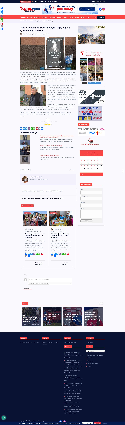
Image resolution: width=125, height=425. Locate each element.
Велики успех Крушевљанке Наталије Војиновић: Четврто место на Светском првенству (72, 317)
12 (87, 164)
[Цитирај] (40, 285)
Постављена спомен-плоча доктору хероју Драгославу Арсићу (38, 22)
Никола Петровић (26, 35)
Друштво (23, 18)
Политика (44, 18)
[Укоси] (31, 285)
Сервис (90, 359)
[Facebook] (1, 8)
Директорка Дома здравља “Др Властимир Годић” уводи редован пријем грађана (73, 364)
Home (21, 22)
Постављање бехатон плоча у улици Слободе (51, 147)
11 (84, 164)
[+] (47, 285)
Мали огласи (91, 362)
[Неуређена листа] (39, 285)
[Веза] (44, 285)
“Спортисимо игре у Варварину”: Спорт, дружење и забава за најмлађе (73, 413)
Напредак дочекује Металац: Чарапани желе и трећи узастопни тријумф (51, 318)
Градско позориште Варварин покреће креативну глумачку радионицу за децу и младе (72, 370)
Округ (65, 18)
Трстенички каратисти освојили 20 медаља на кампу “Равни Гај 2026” (93, 320)
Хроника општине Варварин (95, 356)
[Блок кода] (42, 285)
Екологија (29, 18)
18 (84, 167)
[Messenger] (1, 10)
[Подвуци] (33, 285)
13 (91, 164)
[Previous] (100, 305)
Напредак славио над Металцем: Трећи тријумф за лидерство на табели (31, 318)
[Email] (1, 26)
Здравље (59, 18)
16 (101, 164)
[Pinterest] (1, 24)
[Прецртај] (35, 285)
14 (94, 164)
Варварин (73, 171)
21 (94, 167)
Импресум (101, 18)
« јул (82, 175)
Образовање (52, 18)
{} (45, 285)
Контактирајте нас (86, 222)
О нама (89, 368)
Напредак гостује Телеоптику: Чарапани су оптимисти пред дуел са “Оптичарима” (73, 393)
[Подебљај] (30, 285)
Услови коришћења (93, 365)
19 (88, 167)
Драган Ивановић (31, 231)
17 (81, 167)
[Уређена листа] (37, 285)
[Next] (102, 305)
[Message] (1, 21)
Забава (77, 18)
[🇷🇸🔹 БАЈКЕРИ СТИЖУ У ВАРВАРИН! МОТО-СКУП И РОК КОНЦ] (83, 62)
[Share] (1, 29)
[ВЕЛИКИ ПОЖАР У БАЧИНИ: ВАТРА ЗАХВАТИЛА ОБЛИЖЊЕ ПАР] (83, 78)
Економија (37, 18)
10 (81, 164)
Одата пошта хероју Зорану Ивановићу (49, 157)
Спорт (88, 18)
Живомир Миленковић (28, 324)
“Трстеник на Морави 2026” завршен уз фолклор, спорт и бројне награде (72, 406)
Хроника (83, 18)
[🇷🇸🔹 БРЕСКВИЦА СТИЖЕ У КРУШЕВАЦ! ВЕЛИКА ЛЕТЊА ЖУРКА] (99, 62)
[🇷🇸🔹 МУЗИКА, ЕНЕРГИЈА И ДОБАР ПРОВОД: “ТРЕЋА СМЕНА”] (91, 78)
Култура (71, 18)
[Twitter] (1, 13)
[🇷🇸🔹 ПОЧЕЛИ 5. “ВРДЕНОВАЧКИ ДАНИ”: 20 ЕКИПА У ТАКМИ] (83, 70)
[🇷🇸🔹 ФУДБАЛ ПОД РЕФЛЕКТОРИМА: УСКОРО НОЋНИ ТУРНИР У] (91, 62)
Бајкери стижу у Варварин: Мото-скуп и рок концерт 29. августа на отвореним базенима (72, 355)
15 (97, 164)
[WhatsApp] (1, 18)
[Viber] (1, 16)
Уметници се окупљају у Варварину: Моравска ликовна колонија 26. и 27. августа (72, 378)
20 (91, 167)
